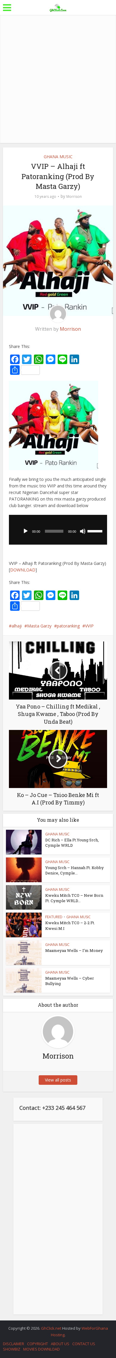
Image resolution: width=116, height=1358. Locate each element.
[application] (58, 530)
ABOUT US (60, 1343)
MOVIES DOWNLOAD (41, 1349)
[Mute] (83, 531)
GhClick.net (51, 1328)
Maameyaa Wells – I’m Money (74, 950)
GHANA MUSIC (58, 156)
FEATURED (53, 916)
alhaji (17, 626)
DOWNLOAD (22, 570)
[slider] (95, 530)
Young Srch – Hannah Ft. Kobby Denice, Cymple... (74, 870)
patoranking (68, 626)
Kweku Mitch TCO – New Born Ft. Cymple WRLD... (74, 898)
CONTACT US (83, 1343)
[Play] (26, 531)
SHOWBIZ (11, 1349)
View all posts (58, 1080)
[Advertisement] (58, 79)
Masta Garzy (39, 626)
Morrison (74, 196)
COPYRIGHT (37, 1343)
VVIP (89, 626)
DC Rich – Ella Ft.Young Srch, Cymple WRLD (72, 842)
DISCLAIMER (13, 1343)
